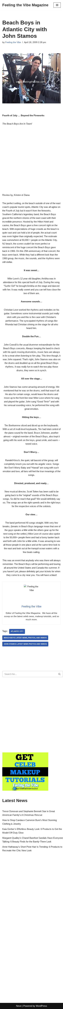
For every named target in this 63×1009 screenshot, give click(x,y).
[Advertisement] (31, 161)
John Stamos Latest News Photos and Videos (25, 644)
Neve (18, 1006)
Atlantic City (17, 631)
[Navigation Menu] (57, 5)
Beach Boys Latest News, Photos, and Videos (25, 638)
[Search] (59, 674)
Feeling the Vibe (13, 42)
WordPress (41, 1006)
